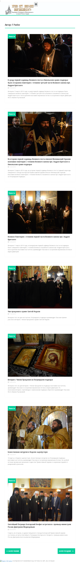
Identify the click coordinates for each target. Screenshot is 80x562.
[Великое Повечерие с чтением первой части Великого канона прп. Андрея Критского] (40, 212)
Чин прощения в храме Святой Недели (24, 311)
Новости (12, 36)
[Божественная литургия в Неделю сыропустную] (40, 427)
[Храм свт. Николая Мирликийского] (19, 9)
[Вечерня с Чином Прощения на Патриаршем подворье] (40, 355)
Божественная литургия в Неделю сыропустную (28, 452)
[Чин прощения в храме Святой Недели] (40, 287)
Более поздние (65, 551)
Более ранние (14, 551)
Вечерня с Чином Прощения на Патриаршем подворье (30, 379)
